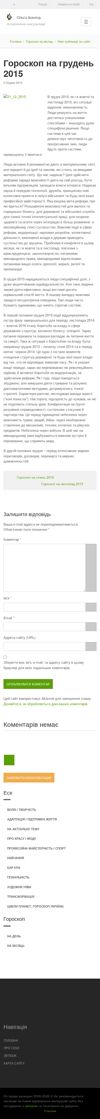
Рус (91, 4)
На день (14, 936)
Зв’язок (10, 1055)
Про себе (12, 1048)
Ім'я (6, 597)
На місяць (15, 945)
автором (31, 1105)
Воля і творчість (21, 809)
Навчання (15, 858)
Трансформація (20, 896)
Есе (7, 792)
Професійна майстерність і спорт (36, 848)
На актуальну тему (23, 829)
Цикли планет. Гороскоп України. (35, 906)
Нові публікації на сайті (74, 41)
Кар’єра (13, 867)
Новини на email (68, 4)
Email (7, 617)
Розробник (50, 1111)
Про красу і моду (21, 838)
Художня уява (19, 887)
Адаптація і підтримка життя (32, 819)
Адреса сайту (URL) (19, 637)
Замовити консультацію (29, 777)
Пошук (42, 4)
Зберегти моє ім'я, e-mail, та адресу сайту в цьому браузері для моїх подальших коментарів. (43, 665)
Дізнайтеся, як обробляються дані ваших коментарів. (45, 703)
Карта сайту (14, 1063)
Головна (15, 41)
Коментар (11, 539)
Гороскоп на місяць (39, 41)
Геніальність (18, 877)
